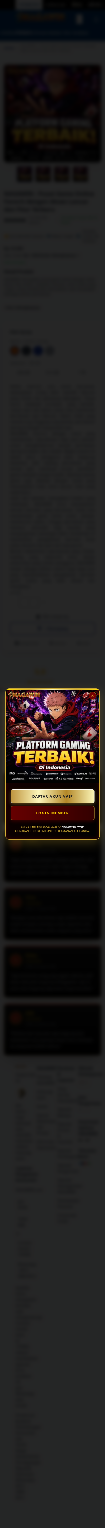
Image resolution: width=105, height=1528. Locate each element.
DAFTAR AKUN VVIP (52, 796)
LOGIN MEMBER (52, 812)
